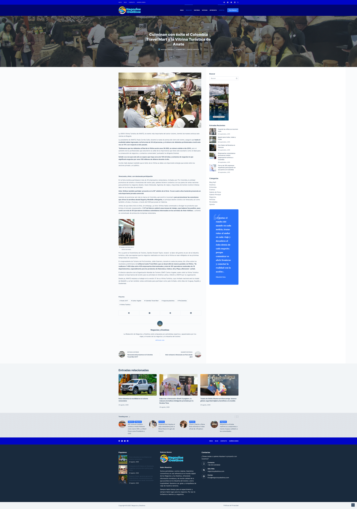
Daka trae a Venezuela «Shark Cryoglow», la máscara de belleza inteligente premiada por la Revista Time (176, 401)
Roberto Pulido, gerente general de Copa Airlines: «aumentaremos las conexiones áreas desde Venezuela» (141, 478)
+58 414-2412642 (214, 465)
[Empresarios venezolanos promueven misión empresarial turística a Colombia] (212, 155)
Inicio (120, 2)
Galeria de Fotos (215, 192)
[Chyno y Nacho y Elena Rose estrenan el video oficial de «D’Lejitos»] (183, 424)
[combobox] (222, 78)
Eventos (221, 10)
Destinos (197, 10)
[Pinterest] (170, 313)
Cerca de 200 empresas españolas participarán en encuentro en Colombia (227, 168)
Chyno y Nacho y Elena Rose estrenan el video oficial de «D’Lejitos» (197, 426)
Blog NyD (212, 182)
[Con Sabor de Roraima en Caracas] (212, 147)
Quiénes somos (141, 2)
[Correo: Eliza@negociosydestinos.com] (204, 476)
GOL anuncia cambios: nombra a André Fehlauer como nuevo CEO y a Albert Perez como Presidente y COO (137, 428)
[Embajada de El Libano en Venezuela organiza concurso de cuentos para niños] (123, 469)
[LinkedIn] (234, 2)
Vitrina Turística (125, 304)
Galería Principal (215, 194)
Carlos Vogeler (136, 300)
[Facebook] (224, 2)
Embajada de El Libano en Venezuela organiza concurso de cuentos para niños (141, 468)
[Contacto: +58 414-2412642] (204, 463)
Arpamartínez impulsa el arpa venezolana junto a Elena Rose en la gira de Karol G (167, 427)
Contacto (132, 2)
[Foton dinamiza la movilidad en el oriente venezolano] (138, 385)
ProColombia (182, 300)
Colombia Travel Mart (151, 300)
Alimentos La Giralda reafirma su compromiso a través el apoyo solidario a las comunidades (229, 427)
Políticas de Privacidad (231, 505)
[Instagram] (231, 2)
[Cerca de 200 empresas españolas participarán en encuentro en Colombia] (212, 167)
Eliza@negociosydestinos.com (218, 477)
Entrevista (213, 10)
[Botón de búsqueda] (236, 78)
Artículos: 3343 (159, 340)
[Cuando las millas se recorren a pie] (212, 131)
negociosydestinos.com (216, 471)
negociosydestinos (168, 300)
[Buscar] (237, 2)
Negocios (189, 10)
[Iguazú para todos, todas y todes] (212, 139)
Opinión (212, 204)
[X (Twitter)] (227, 2)
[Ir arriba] (353, 505)
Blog (125, 2)
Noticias (204, 10)
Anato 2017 (124, 300)
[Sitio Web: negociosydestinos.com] (204, 470)
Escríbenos (233, 10)
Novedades (213, 202)
